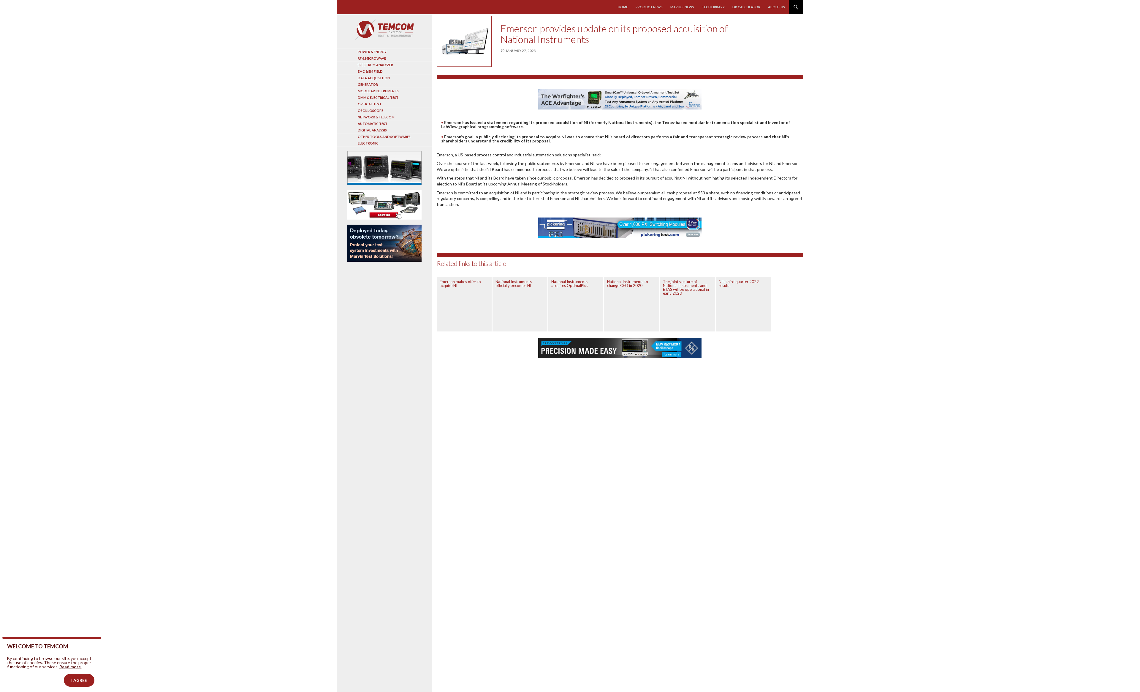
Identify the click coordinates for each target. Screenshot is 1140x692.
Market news (682, 7)
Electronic (368, 143)
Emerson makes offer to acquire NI (460, 283)
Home (623, 7)
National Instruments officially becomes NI (513, 283)
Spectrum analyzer (375, 65)
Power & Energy (372, 52)
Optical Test (369, 104)
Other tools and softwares (384, 137)
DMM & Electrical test (378, 97)
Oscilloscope (370, 110)
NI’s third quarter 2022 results (739, 283)
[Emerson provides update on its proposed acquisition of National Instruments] (464, 41)
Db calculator (746, 7)
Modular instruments (378, 91)
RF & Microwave (372, 58)
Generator (368, 84)
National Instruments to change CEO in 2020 (627, 283)
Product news (649, 7)
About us (776, 7)
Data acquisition (374, 78)
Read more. (70, 666)
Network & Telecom (376, 117)
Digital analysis (372, 130)
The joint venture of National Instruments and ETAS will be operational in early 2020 (686, 287)
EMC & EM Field (370, 71)
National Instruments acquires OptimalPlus (569, 283)
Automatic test (372, 124)
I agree (79, 680)
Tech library (713, 7)
